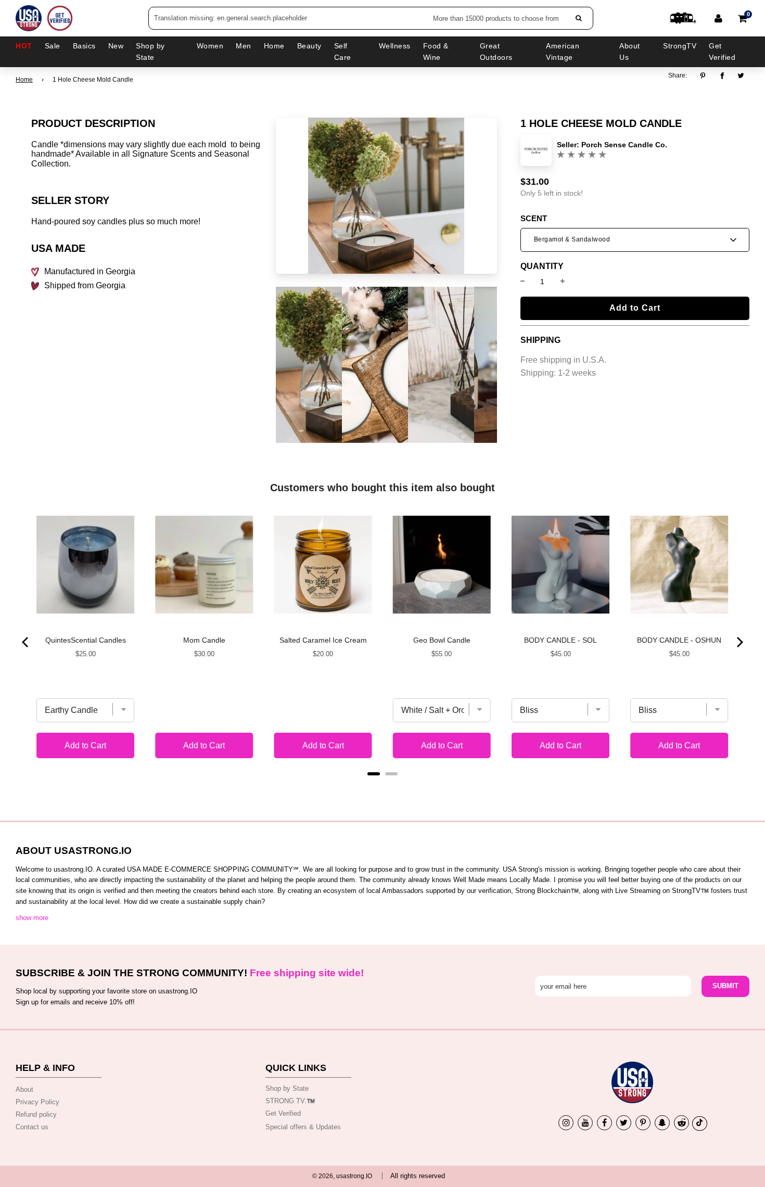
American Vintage (562, 51)
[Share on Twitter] (741, 76)
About (24, 1089)
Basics (84, 46)
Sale (52, 46)
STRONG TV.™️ (290, 1101)
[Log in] (718, 18)
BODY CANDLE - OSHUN (679, 640)
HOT (24, 46)
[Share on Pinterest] (705, 76)
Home (24, 79)
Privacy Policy (37, 1102)
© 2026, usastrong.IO (342, 1176)
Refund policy (36, 1114)
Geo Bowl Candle (441, 640)
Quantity (542, 266)
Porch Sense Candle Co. (624, 145)
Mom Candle (204, 640)
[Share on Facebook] (722, 76)
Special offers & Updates (303, 1127)
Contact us (32, 1127)
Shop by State (287, 1088)
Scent (533, 218)
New (116, 46)
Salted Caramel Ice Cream (323, 640)
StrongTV (679, 46)
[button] (634, 240)
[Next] (739, 642)
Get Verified (722, 51)
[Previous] (26, 642)
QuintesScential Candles (85, 640)
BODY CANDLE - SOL (560, 640)
